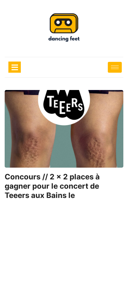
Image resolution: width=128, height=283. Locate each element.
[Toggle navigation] (15, 67)
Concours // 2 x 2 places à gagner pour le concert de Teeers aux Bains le (52, 186)
